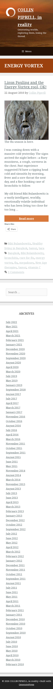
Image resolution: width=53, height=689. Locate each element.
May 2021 (12, 326)
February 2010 (15, 664)
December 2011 (15, 565)
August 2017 (13, 394)
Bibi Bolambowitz (32, 253)
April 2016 (12, 434)
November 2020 (15, 353)
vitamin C (34, 267)
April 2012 (12, 547)
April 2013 (12, 502)
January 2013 (14, 515)
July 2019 (11, 376)
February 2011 (15, 610)
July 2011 (11, 587)
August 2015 (13, 457)
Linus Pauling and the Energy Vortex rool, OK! (25, 84)
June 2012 (12, 538)
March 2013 (13, 506)
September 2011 (16, 578)
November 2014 (15, 470)
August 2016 (13, 425)
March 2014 (13, 479)
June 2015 (12, 461)
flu (16, 262)
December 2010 (15, 619)
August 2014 (13, 475)
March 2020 (13, 371)
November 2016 (15, 416)
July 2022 (11, 322)
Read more (26, 218)
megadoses (26, 262)
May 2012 (12, 542)
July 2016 (11, 430)
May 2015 (12, 466)
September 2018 (16, 389)
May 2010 (12, 650)
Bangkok (13, 253)
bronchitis (11, 258)
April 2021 (12, 331)
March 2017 (13, 407)
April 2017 (12, 403)
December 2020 (15, 349)
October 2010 (14, 628)
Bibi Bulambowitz (19, 243)
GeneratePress (26, 684)
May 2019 (12, 380)
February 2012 (15, 556)
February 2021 (15, 340)
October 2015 (14, 448)
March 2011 (13, 605)
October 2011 (14, 574)
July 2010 (11, 641)
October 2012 (14, 524)
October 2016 (14, 421)
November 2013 (15, 484)
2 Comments (16, 272)
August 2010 (13, 637)
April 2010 (12, 655)
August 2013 (13, 488)
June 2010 (12, 646)
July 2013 (11, 493)
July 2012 (11, 533)
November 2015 (15, 443)
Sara (41, 248)
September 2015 (16, 452)
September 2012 (16, 529)
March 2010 (13, 659)
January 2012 (14, 560)
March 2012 (13, 551)
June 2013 (12, 497)
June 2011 (12, 592)
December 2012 (15, 520)
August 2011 (13, 583)
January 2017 (14, 412)
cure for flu (26, 258)
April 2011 (12, 601)
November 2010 (15, 623)
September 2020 (16, 358)
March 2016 (13, 439)
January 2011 (14, 614)
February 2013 (15, 511)
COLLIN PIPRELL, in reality (30, 17)
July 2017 (11, 398)
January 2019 (14, 385)
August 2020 (13, 362)
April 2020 (12, 367)
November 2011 (15, 569)
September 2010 (16, 632)
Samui (33, 248)
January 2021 (14, 344)
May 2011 (12, 596)
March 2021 (13, 335)
